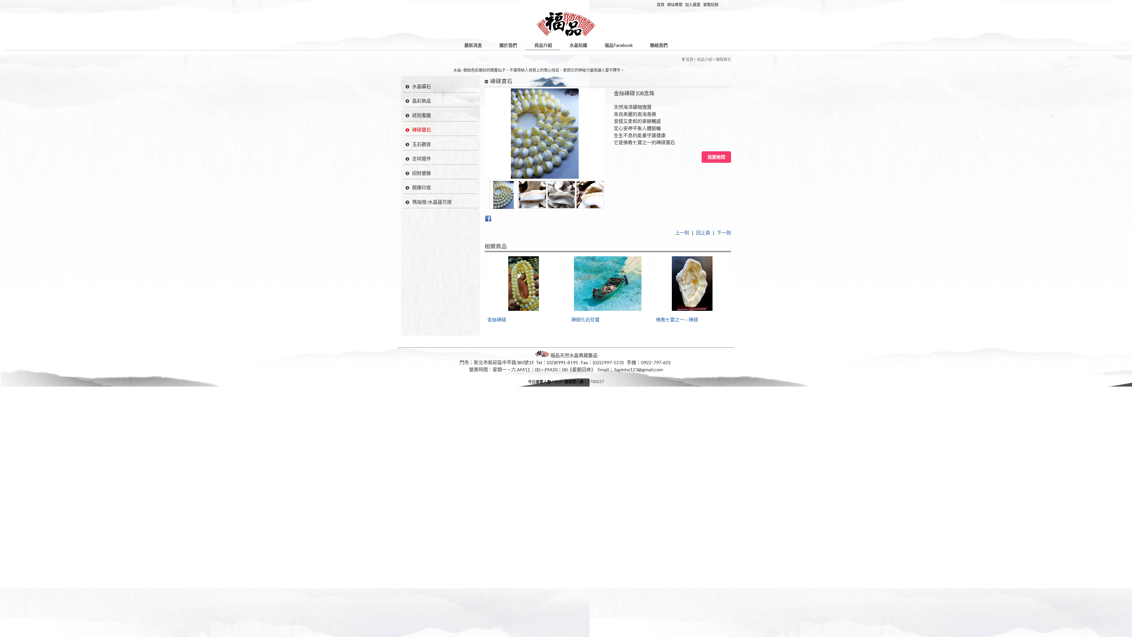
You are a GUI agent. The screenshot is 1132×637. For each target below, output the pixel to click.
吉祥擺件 (421, 158)
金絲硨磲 (496, 319)
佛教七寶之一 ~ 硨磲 (677, 319)
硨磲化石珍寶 (585, 319)
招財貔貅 (421, 173)
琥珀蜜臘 (421, 115)
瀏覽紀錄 (710, 4)
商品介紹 (704, 59)
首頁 (689, 59)
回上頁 (703, 232)
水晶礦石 (421, 86)
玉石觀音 (421, 144)
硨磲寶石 (723, 59)
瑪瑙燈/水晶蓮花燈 (432, 202)
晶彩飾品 (421, 101)
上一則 (682, 232)
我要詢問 (716, 157)
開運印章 (421, 187)
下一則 (724, 232)
